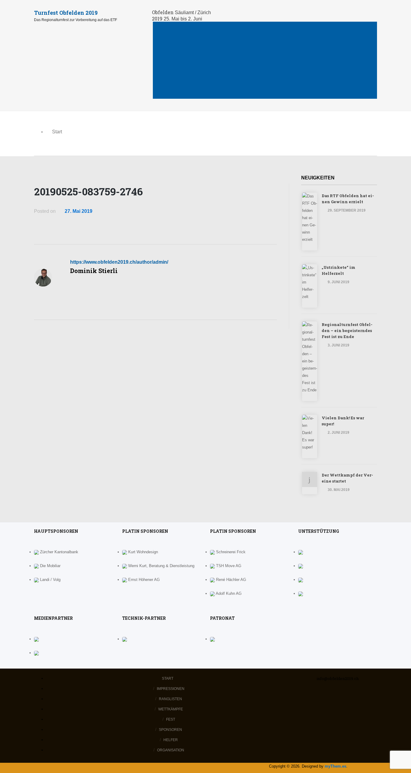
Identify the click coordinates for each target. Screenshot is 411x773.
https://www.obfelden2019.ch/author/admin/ (119, 262)
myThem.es (335, 766)
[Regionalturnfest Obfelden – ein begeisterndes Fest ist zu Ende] (303, 397)
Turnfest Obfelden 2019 (65, 12)
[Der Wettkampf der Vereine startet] (303, 490)
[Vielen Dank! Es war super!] (303, 454)
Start (176, 26)
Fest (174, 64)
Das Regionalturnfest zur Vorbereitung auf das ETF (75, 20)
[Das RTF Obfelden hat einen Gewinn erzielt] (303, 246)
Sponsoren (183, 74)
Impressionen (186, 36)
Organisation (186, 93)
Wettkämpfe (185, 55)
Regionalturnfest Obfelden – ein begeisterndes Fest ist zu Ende (347, 330)
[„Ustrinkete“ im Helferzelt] (303, 304)
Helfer (178, 84)
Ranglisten (184, 45)
